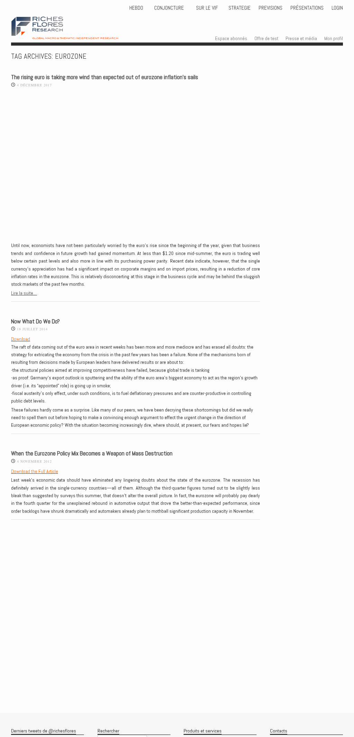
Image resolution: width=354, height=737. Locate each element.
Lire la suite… (24, 293)
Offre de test (266, 38)
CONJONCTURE (169, 7)
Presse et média (301, 38)
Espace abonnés (231, 38)
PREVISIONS (270, 7)
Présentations (307, 7)
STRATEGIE (239, 7)
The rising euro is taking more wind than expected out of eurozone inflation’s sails (104, 77)
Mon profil (333, 38)
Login (337, 7)
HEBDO (136, 7)
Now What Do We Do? (35, 321)
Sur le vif (206, 7)
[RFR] (75, 32)
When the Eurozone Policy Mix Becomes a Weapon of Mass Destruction (92, 453)
